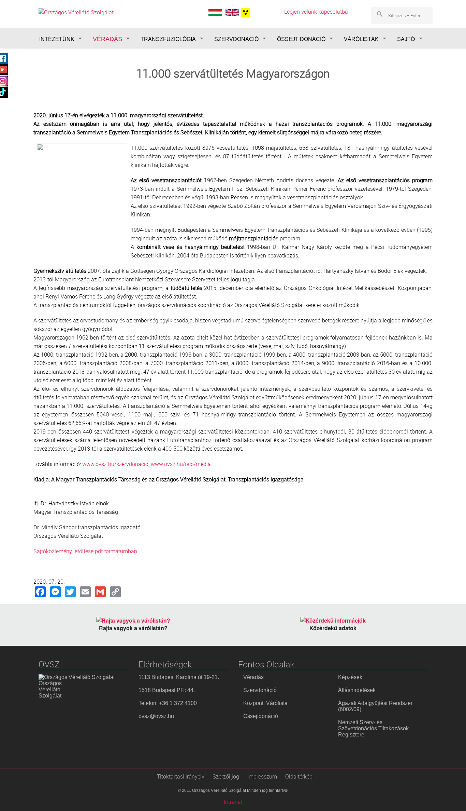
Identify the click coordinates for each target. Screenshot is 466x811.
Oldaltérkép (298, 776)
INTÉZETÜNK (56, 39)
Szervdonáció (260, 690)
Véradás (253, 677)
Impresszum (262, 776)
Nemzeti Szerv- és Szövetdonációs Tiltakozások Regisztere (373, 728)
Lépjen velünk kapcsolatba (316, 11)
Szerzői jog (226, 776)
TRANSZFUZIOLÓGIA (168, 39)
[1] (244, 12)
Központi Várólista (265, 703)
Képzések (350, 677)
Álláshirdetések (357, 690)
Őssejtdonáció (260, 716)
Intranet (233, 802)
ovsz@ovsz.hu (156, 716)
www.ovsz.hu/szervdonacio (115, 464)
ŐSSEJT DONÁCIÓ (301, 39)
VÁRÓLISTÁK (361, 39)
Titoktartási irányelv (180, 776)
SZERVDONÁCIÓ (236, 39)
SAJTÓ (406, 39)
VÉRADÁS (107, 39)
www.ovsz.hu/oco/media (181, 464)
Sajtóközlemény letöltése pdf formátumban (85, 551)
